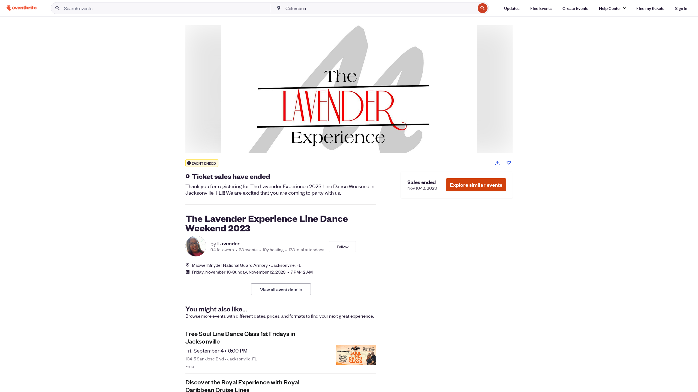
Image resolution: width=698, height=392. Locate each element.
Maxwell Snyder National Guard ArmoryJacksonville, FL (246, 265)
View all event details (281, 289)
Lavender (228, 243)
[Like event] (509, 163)
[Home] (22, 8)
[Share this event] (497, 163)
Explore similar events (476, 184)
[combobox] (380, 8)
